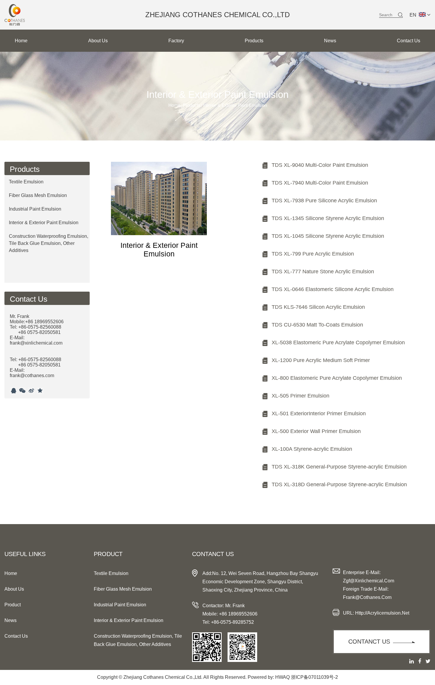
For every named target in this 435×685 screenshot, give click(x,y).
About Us (98, 40)
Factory (176, 40)
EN (413, 14)
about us (14, 589)
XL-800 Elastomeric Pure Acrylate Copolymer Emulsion (337, 378)
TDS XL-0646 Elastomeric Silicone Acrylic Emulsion (333, 289)
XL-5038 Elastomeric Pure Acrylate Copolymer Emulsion (338, 342)
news (10, 620)
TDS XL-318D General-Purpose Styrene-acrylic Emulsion (339, 484)
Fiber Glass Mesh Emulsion (38, 195)
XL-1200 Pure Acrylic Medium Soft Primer (321, 360)
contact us (16, 636)
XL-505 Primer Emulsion (300, 396)
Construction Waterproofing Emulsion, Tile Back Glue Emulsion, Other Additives (48, 243)
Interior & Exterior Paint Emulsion (43, 222)
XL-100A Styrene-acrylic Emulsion (312, 449)
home (10, 573)
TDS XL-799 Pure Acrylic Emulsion (313, 254)
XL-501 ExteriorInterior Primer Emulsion (319, 413)
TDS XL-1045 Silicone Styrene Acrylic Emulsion (328, 236)
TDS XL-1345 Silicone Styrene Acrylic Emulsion (328, 218)
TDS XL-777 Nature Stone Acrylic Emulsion (323, 271)
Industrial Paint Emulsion (35, 208)
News (330, 40)
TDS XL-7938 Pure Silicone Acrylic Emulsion (324, 200)
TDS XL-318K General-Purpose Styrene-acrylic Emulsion (339, 467)
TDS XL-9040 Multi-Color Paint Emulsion (320, 165)
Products (254, 40)
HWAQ (282, 677)
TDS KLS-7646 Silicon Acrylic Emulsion (318, 307)
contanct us (369, 641)
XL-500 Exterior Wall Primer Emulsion (316, 431)
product (12, 604)
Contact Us (408, 40)
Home (21, 40)
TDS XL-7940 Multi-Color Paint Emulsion (320, 183)
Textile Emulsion (26, 181)
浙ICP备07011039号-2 (314, 677)
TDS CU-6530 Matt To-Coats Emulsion (317, 325)
